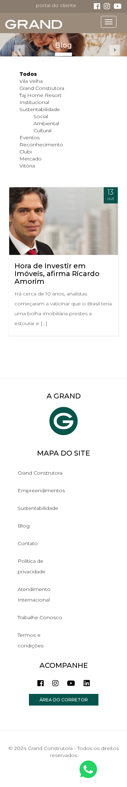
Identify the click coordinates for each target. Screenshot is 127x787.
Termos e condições (30, 640)
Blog (24, 526)
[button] (19, 50)
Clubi (25, 151)
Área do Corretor (64, 699)
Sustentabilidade (39, 109)
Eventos (29, 137)
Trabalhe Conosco (40, 617)
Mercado (30, 158)
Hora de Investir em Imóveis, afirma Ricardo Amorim (56, 274)
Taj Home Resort (40, 95)
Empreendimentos (41, 490)
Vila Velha (31, 81)
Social (41, 116)
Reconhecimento (41, 144)
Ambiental (46, 123)
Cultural (43, 130)
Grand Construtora (41, 88)
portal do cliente (56, 5)
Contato (28, 543)
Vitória (27, 166)
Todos (28, 74)
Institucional (34, 102)
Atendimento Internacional (34, 594)
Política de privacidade (32, 566)
